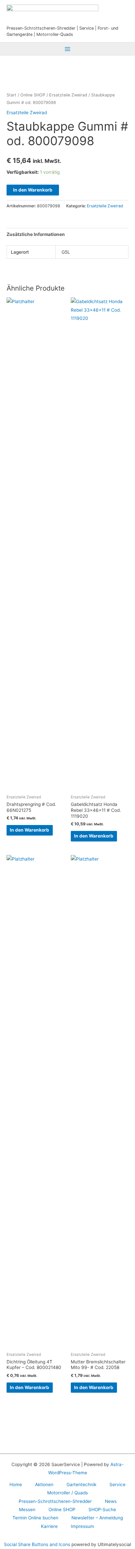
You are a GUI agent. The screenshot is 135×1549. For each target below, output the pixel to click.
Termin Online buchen (35, 1517)
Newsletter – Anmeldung (97, 1517)
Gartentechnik (81, 1484)
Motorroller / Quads (67, 1492)
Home (16, 1484)
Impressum (82, 1526)
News (111, 1501)
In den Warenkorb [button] (29, 830)
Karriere (49, 1526)
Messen (27, 1509)
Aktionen (44, 1484)
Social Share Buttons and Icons (37, 1544)
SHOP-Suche (102, 1509)
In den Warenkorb (32, 190)
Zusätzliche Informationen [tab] (36, 234)
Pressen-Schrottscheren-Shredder (55, 1501)
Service (117, 1484)
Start (11, 94)
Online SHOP (32, 94)
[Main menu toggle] (67, 48)
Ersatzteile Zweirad (68, 94)
